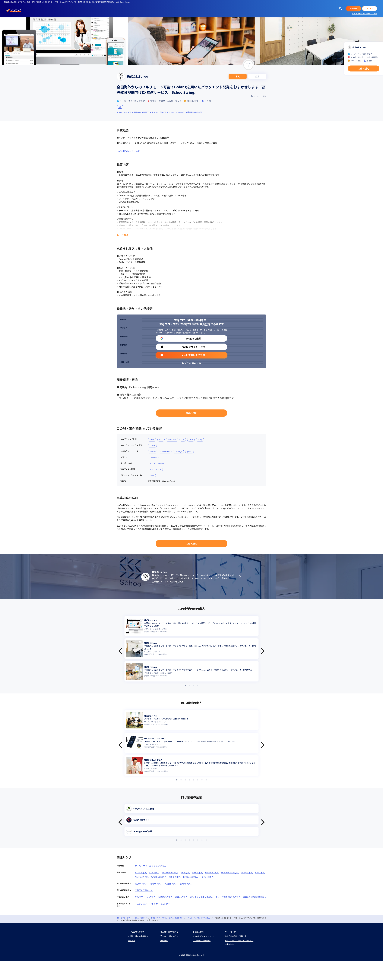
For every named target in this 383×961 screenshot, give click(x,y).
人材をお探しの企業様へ (138, 936)
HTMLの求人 (141, 872)
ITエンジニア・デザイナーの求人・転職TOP (131, 918)
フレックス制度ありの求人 (228, 896)
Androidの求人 (142, 876)
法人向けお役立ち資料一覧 (236, 936)
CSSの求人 (154, 872)
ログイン (369, 8)
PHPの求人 (197, 872)
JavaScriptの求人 (170, 872)
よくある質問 (198, 931)
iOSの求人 (260, 872)
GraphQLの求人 (159, 876)
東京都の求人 (141, 883)
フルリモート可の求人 (145, 896)
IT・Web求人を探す (136, 931)
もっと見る (123, 235)
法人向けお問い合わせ (169, 936)
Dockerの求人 (212, 872)
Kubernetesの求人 (230, 872)
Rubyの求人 (247, 872)
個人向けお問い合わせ (169, 931)
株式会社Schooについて (128, 151)
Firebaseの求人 (190, 876)
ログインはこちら (191, 362)
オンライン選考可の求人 (201, 896)
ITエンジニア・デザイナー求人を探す (152, 903)
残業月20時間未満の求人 (254, 896)
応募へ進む (191, 413)
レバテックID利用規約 (173, 330)
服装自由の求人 (165, 896)
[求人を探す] (341, 9)
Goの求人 (185, 872)
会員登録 (353, 8)
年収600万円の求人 (144, 890)
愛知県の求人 (156, 883)
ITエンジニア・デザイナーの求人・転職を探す (167, 918)
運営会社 (131, 940)
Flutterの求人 (207, 876)
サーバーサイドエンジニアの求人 (150, 865)
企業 (257, 76)
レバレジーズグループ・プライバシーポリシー (203, 330)
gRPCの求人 (175, 876)
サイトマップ (230, 931)
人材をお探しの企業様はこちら (364, 13)
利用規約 (159, 330)
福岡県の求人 (186, 883)
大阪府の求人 (171, 883)
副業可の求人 (181, 896)
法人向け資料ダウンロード (203, 936)
